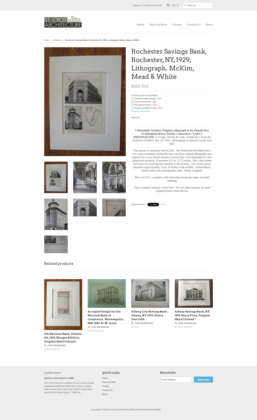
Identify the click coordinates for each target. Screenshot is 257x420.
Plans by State (109, 382)
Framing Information (140, 111)
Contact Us (107, 390)
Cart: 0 (175, 5)
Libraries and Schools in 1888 (58, 378)
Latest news (52, 372)
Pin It (163, 204)
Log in (136, 5)
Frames (105, 386)
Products (57, 40)
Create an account (152, 5)
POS (132, 409)
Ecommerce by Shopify (150, 409)
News (105, 394)
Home (105, 378)
